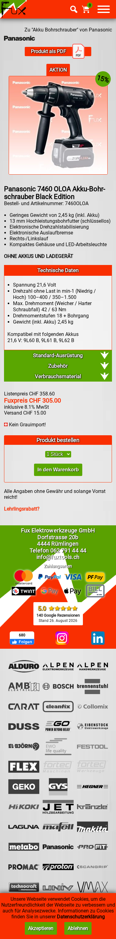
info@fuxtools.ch (58, 557)
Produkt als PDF (48, 51)
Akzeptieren (41, 928)
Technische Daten (58, 270)
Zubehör (58, 366)
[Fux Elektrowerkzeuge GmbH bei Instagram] (62, 638)
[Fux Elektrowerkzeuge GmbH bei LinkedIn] (98, 638)
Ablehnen (78, 928)
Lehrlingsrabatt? (22, 509)
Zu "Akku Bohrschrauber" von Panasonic (68, 30)
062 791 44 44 (68, 550)
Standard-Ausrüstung (58, 355)
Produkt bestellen (58, 440)
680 (22, 635)
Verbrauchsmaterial (58, 376)
